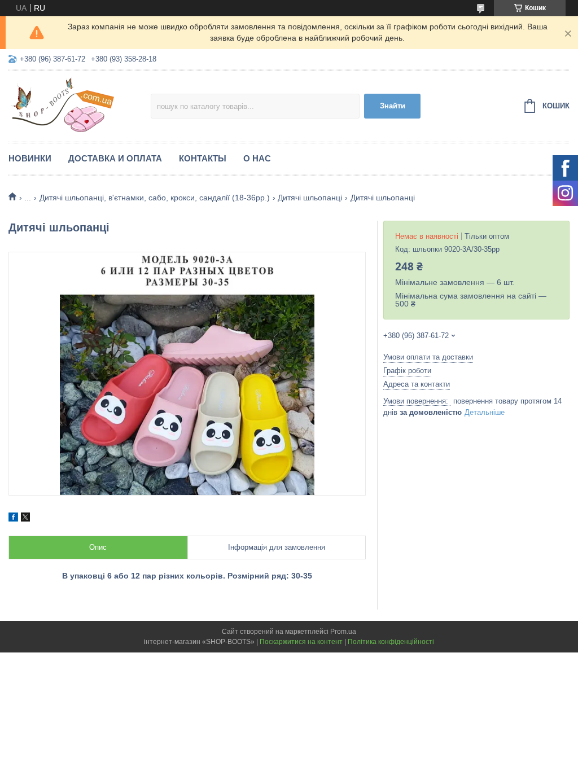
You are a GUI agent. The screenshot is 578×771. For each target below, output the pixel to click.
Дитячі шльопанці (310, 197)
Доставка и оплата (115, 158)
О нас (257, 158)
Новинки (29, 158)
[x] (25, 518)
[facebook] (13, 518)
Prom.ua (343, 632)
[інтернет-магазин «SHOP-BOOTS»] (79, 104)
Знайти (392, 106)
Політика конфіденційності (391, 642)
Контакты (202, 158)
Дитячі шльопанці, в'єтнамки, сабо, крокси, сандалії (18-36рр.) (155, 197)
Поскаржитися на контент (301, 642)
